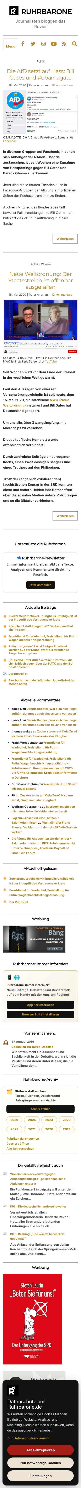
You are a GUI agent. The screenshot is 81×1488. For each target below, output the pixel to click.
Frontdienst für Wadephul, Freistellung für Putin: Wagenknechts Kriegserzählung (43, 638)
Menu (10, 46)
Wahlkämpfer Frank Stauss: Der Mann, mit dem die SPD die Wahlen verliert (44, 827)
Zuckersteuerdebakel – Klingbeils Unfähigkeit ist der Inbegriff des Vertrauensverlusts (43, 617)
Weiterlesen (65, 238)
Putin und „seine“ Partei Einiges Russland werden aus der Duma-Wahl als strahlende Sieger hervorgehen (39, 649)
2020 (49, 1129)
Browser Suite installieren (40, 1014)
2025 (32, 1120)
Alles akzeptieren (40, 1450)
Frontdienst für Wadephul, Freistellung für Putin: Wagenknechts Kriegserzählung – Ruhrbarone (41, 763)
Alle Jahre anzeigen (20, 1148)
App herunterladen (40, 1005)
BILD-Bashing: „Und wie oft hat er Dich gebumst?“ (37, 1236)
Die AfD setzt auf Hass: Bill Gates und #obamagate (40, 74)
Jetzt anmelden (41, 585)
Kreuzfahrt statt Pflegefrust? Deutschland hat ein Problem (41, 627)
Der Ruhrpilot (18, 673)
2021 (32, 1129)
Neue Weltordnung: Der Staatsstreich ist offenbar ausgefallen (40, 280)
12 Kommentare (62, 294)
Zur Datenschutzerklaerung (28, 1438)
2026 (14, 1120)
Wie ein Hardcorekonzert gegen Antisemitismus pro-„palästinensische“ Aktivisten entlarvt (38, 1178)
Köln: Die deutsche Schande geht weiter (38, 1206)
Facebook (10, 141)
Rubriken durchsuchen (22, 1138)
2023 (67, 1120)
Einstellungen (40, 1476)
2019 (66, 1129)
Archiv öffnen (40, 1109)
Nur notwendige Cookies (40, 1463)
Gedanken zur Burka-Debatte (32, 1046)
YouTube (51, 361)
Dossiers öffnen (17, 1143)
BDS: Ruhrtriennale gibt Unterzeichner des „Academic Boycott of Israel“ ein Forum (43, 848)
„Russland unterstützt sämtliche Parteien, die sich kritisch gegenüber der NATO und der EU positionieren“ (40, 663)
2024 (49, 1120)
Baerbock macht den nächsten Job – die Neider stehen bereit (42, 682)
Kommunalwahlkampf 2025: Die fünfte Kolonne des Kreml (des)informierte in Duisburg (44, 772)
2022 (14, 1129)
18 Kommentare (62, 85)
